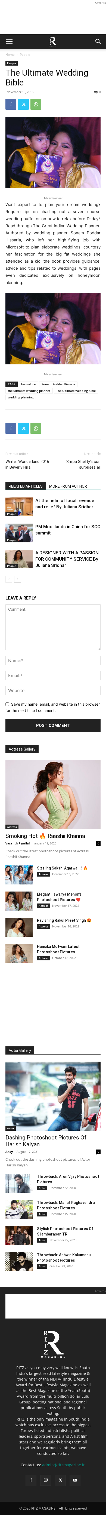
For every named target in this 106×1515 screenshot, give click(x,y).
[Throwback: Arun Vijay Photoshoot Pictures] (19, 1183)
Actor (10, 1128)
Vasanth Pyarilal (17, 843)
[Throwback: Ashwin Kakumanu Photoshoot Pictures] (19, 1261)
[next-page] (17, 579)
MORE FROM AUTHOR (68, 486)
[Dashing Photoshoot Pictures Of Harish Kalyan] (53, 1096)
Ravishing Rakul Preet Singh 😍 (64, 920)
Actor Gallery (20, 1050)
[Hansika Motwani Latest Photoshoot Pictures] (19, 953)
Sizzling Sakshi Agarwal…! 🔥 (62, 868)
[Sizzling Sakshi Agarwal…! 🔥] (19, 874)
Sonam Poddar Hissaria (58, 384)
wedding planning (20, 397)
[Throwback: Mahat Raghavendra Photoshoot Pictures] (19, 1209)
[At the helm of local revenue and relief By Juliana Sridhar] (19, 506)
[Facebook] (10, 104)
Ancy (9, 1152)
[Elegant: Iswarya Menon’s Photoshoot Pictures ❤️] (19, 901)
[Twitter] (23, 104)
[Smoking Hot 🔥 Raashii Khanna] (53, 794)
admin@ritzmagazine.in (64, 1464)
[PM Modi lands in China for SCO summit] (19, 533)
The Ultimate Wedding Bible (76, 391)
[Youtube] (75, 1480)
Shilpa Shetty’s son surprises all (83, 464)
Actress (12, 827)
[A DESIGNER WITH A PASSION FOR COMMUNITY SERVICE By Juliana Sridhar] (19, 559)
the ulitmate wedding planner (29, 391)
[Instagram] (45, 1480)
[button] (9, 41)
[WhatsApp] (35, 104)
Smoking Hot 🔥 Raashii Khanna (45, 836)
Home (10, 54)
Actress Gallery (22, 749)
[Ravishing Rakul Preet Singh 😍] (19, 927)
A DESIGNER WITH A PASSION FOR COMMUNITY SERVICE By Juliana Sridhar (67, 559)
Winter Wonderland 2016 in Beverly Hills (27, 464)
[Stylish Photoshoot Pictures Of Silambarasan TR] (19, 1235)
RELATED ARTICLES (26, 486)
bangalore (28, 384)
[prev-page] (8, 579)
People (25, 54)
